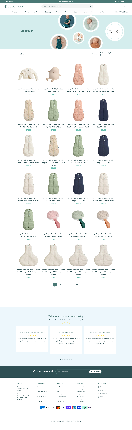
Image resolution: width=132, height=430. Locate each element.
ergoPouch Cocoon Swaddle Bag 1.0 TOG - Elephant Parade (78, 115)
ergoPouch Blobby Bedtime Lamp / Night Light (53, 80)
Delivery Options (41, 387)
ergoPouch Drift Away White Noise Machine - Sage (78, 225)
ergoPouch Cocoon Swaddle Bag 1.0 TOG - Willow (78, 152)
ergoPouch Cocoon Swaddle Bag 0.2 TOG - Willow (53, 115)
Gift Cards (59, 399)
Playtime (74, 12)
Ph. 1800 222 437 (121, 12)
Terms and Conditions (42, 399)
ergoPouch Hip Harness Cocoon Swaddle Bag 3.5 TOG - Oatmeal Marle (103, 261)
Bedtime (25, 12)
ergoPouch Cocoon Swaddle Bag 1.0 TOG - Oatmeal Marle (28, 152)
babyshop (58, 421)
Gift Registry (80, 396)
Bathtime (14, 12)
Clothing (37, 12)
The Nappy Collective (62, 394)
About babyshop (81, 387)
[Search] (90, 6)
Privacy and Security (41, 396)
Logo (13, 6)
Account (124, 6)
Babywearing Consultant (83, 394)
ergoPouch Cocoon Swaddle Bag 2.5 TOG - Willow (53, 189)
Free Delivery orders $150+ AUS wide (66, 1)
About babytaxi (81, 389)
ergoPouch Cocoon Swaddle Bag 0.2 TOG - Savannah (28, 115)
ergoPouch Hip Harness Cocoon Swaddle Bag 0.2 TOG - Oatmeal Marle (28, 261)
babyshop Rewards (81, 399)
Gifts (93, 12)
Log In (58, 387)
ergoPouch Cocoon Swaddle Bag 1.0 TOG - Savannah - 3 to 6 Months (53, 152)
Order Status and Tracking (43, 391)
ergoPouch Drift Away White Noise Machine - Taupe (103, 225)
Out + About (61, 12)
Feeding (48, 12)
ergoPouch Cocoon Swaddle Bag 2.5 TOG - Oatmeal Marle (28, 189)
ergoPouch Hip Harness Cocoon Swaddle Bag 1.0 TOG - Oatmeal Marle (53, 261)
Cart (127, 6)
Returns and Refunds (41, 394)
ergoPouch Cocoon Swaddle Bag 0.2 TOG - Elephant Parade (78, 80)
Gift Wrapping (60, 401)
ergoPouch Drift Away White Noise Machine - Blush (53, 225)
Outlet (102, 12)
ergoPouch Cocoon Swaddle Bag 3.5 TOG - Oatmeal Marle (103, 189)
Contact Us (39, 401)
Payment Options (41, 389)
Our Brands (59, 389)
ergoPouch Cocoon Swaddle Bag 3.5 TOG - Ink (78, 189)
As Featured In (80, 401)
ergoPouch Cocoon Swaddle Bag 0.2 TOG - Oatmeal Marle (103, 80)
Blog (58, 391)
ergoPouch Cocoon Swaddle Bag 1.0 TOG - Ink (103, 115)
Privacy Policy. (77, 421)
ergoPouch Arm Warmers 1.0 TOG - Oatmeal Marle (28, 80)
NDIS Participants (61, 396)
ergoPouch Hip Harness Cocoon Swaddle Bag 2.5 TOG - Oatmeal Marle (78, 261)
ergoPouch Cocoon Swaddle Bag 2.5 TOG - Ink (103, 152)
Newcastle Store (9, 1)
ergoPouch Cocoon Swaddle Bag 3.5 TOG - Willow (28, 225)
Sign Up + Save (95, 371)
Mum (84, 12)
